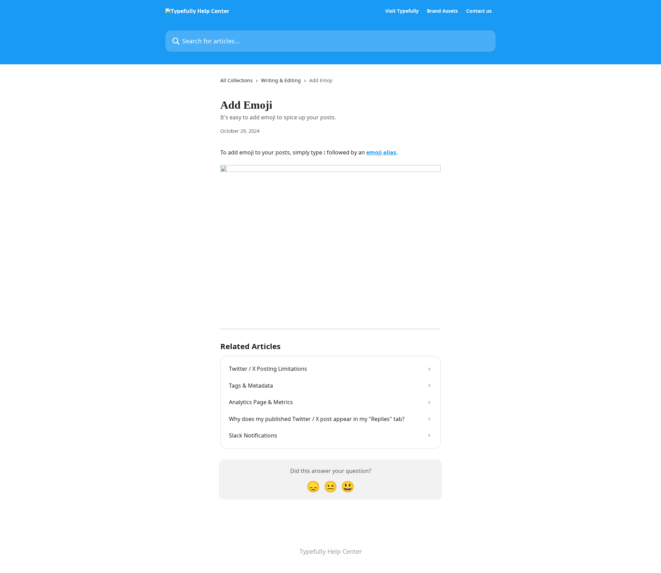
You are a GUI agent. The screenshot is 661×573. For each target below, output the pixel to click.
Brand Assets (442, 11)
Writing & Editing (281, 80)
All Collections (236, 80)
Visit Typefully (402, 11)
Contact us (479, 11)
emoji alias (381, 152)
